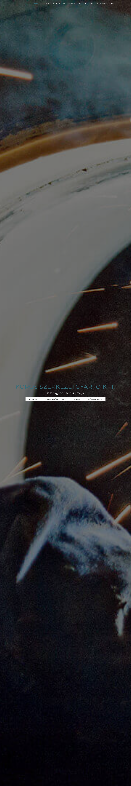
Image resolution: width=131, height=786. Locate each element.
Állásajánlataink (86, 4)
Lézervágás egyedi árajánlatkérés (88, 399)
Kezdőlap (35, 4)
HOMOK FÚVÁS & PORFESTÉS (56, 399)
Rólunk (46, 4)
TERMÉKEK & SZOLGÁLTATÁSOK (64, 4)
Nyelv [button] (113, 4)
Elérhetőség (102, 4)
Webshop (34, 399)
